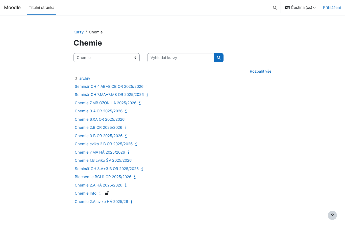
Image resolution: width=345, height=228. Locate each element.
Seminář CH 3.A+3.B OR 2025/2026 (107, 168)
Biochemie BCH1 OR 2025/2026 (103, 176)
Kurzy (78, 32)
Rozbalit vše (261, 71)
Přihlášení (332, 7)
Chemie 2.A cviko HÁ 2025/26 (101, 201)
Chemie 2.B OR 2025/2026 (98, 127)
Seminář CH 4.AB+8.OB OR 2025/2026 (109, 86)
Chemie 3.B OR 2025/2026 (98, 135)
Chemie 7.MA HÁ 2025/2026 (100, 152)
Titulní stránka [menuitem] (41, 7)
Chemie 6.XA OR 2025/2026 (100, 119)
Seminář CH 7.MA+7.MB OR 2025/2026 (109, 94)
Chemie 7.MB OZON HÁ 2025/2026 (105, 102)
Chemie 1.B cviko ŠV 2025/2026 (103, 160)
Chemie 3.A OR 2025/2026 (98, 111)
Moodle (12, 7)
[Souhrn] (148, 86)
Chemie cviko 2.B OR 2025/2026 (104, 143)
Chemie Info (85, 193)
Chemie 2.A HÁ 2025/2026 (98, 185)
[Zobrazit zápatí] (332, 215)
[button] (275, 7)
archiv (84, 78)
